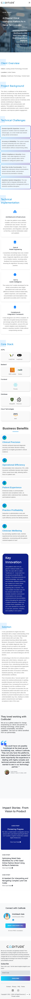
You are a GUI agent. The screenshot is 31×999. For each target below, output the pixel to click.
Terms (23, 986)
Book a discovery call (15, 925)
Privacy (14, 986)
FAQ (19, 986)
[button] (27, 994)
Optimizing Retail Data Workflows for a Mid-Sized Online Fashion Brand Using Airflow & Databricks (19, 35)
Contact (8, 986)
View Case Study (15, 842)
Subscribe (15, 978)
